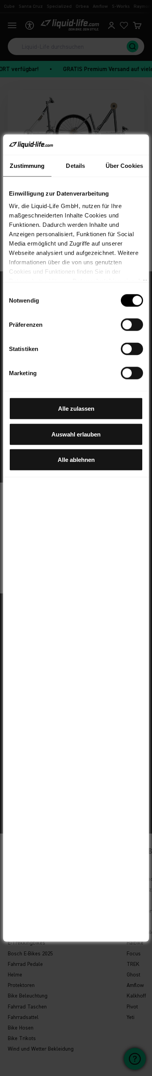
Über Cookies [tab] (124, 165)
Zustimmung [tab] (27, 165)
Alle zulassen (76, 408)
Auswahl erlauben (76, 434)
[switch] (132, 325)
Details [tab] (75, 165)
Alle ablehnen (76, 459)
